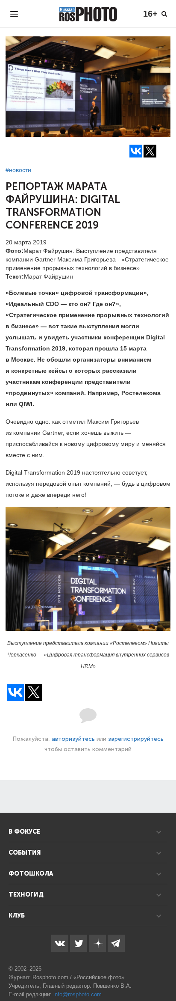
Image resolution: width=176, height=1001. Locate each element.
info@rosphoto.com (77, 994)
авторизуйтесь (73, 739)
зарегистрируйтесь (136, 739)
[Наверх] (165, 973)
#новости (18, 169)
